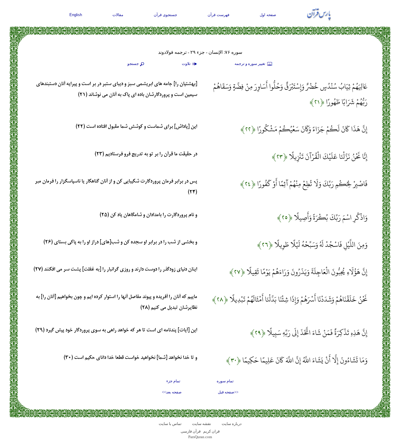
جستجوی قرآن (165, 15)
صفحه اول (268, 15)
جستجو (133, 63)
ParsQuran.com (200, 437)
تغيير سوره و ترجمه (250, 63)
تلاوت (187, 63)
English (75, 15)
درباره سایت (232, 423)
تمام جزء (173, 381)
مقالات (117, 15)
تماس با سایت (170, 423)
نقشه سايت (201, 423)
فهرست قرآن (218, 15)
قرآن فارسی (191, 431)
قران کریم (211, 431)
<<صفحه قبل (228, 392)
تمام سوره (225, 381)
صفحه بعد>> (172, 392)
